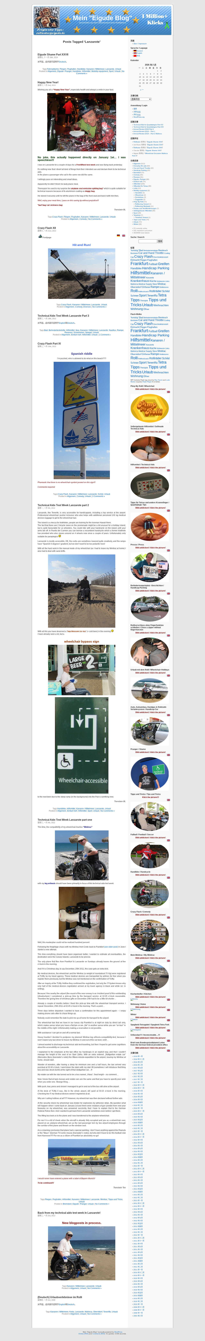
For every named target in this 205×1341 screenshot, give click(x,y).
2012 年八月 (138, 1215)
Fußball (153, 264)
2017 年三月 (138, 1076)
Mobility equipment (99, 71)
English (62, 323)
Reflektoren (164, 287)
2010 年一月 (138, 1304)
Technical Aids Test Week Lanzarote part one (65, 819)
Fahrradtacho (53, 69)
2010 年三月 (138, 1298)
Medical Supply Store (148, 284)
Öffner (146, 309)
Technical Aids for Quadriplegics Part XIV (149, 127)
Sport (111, 71)
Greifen (163, 264)
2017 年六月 (138, 1073)
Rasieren (69, 332)
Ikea (77, 330)
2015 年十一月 (139, 1111)
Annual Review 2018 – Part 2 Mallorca (147, 134)
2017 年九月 (138, 1068)
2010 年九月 (138, 1281)
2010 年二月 (138, 1301)
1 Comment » (105, 335)
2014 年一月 (138, 1166)
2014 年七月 (138, 1148)
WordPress (118, 1332)
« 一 (142, 90)
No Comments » (95, 219)
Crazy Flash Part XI (49, 343)
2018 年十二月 (139, 1059)
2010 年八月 (138, 1284)
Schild (100, 494)
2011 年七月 (138, 1252)
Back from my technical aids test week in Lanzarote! (69, 1212)
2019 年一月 (138, 1056)
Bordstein (134, 253)
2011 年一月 (138, 1270)
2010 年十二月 (139, 1272)
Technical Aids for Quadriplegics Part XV (148, 125)
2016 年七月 (138, 1097)
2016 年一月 (138, 1108)
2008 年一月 (138, 1313)
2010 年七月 (138, 1287)
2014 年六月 (138, 1151)
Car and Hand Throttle (142, 168)
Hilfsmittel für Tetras (141, 186)
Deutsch (62, 62)
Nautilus (112, 330)
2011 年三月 (138, 1264)
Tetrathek (137, 215)
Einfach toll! (76, 335)
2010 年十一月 (139, 1275)
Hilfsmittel (86, 71)
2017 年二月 (138, 1079)
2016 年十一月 (139, 1088)
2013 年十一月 (139, 1172)
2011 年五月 (138, 1258)
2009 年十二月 (139, 1307)
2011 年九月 (138, 1246)
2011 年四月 (138, 1261)
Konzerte (150, 278)
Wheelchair (139, 195)
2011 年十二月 (139, 1238)
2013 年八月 (138, 1180)
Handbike (81, 69)
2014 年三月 (138, 1160)
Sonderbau (139, 197)
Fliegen (63, 69)
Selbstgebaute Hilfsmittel (143, 211)
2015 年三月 (138, 1125)
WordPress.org (139, 117)
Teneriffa (107, 1312)
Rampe (120, 330)
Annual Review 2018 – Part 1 (144, 131)
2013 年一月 (138, 1200)
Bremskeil (67, 1204)
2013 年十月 (138, 1174)
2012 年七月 (138, 1218)
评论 (137, 114)
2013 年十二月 (139, 1169)
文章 (137, 112)
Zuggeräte (139, 199)
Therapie (144, 300)
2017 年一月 (138, 1082)
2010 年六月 (138, 1290)
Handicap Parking (140, 170)
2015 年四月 (138, 1123)
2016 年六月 (138, 1099)
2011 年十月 (138, 1244)
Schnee (135, 295)
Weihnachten (161, 305)
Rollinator (137, 142)
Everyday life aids (140, 166)
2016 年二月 (138, 1105)
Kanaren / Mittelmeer (95, 69)
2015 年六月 (138, 1117)
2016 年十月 (138, 1091)
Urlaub (118, 69)
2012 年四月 (138, 1226)
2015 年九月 (138, 1114)
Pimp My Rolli (138, 202)
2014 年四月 (138, 1157)
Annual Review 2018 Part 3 (143, 129)
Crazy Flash (57, 217)
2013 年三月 (138, 1195)
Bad (46, 330)
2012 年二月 (138, 1232)
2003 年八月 (138, 1316)
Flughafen (71, 69)
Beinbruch (163, 250)
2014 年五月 (138, 1154)
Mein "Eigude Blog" (102, 17)
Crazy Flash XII (47, 228)
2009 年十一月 (139, 1310)
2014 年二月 (138, 1163)
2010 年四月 (138, 1295)
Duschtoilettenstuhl (160, 257)
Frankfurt (139, 263)
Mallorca (88, 1312)
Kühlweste (161, 281)
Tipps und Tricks (115, 1199)
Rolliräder (155, 291)
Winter (136, 224)
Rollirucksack (143, 291)
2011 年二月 (138, 1267)
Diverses (87, 307)
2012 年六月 (138, 1221)
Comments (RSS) (98, 1334)
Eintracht (135, 260)
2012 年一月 (138, 1235)
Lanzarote (109, 69)
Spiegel (88, 332)
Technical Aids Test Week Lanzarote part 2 (63, 505)
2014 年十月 (138, 1140)
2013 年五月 (138, 1189)
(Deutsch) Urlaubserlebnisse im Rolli (60, 1297)
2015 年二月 (138, 1128)
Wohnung (137, 309)
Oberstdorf (97, 1312)
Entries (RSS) (84, 1334)
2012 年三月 (138, 1229)
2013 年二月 (138, 1197)
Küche (153, 281)
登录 (135, 109)
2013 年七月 (138, 1183)
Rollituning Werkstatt (142, 206)
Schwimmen (79, 332)
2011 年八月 (138, 1249)
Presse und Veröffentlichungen (145, 208)
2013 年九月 (138, 1177)
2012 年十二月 (139, 1203)
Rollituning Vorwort (142, 204)
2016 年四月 (138, 1102)
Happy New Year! (48, 82)
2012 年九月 (138, 1212)
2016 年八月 (138, 1094)
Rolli (134, 291)
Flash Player (147, 382)
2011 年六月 (138, 1255)
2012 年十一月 (139, 1206)
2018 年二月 (138, 1065)
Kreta (71, 1312)
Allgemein (52, 71)
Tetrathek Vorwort (141, 217)
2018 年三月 (138, 1062)
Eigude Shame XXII (154, 142)
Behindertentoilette (57, 330)
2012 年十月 (138, 1209)
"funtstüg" (135, 250)
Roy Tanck (158, 380)
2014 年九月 (138, 1143)
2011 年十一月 (139, 1241)
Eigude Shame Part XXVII (53, 54)
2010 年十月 (138, 1278)
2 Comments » (98, 496)
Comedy (83, 219)
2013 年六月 (138, 1186)
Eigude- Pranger (64, 71)
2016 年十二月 (139, 1085)
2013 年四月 (138, 1192)
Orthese (146, 287)
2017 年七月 (138, 1071)
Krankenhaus (140, 281)
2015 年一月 (138, 1131)
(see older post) (111, 947)
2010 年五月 (138, 1293)
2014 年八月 (138, 1146)
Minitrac (103, 1199)
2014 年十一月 (139, 1137)
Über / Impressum (140, 44)
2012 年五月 (138, 1223)
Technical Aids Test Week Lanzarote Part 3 (63, 315)
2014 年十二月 (139, 1134)
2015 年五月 (138, 1120)
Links (135, 188)
